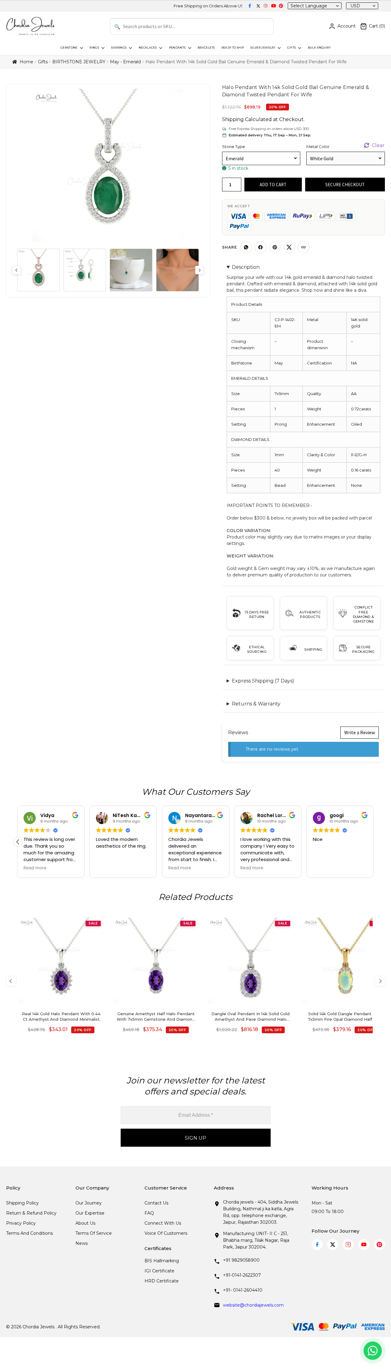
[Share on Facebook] (260, 247)
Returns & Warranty (256, 704)
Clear (378, 145)
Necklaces (148, 47)
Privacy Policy (21, 1223)
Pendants (177, 47)
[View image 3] (131, 270)
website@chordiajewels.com (253, 1305)
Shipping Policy (22, 1203)
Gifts (291, 47)
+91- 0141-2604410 (242, 1290)
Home (26, 62)
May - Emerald (125, 62)
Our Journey (88, 1203)
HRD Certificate (161, 1281)
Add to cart (273, 184)
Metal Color (318, 146)
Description (246, 267)
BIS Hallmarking (161, 1261)
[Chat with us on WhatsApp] (373, 1350)
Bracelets (206, 47)
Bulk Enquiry (319, 47)
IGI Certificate (159, 1271)
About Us (85, 1223)
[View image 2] (85, 270)
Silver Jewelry (262, 47)
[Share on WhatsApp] (246, 247)
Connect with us (162, 1223)
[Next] (380, 981)
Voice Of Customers (165, 1233)
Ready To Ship (232, 47)
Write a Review (359, 732)
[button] (373, 841)
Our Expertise (89, 1213)
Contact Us (156, 1203)
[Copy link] (303, 247)
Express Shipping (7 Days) (263, 681)
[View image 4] (177, 270)
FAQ (149, 1213)
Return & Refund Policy (31, 1213)
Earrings (119, 47)
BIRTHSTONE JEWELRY (78, 62)
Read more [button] (44, 868)
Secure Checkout (345, 184)
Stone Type (233, 146)
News (81, 1243)
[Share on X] (289, 247)
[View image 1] (38, 270)
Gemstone (69, 47)
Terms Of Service (93, 1233)
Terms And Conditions (29, 1233)
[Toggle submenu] (81, 48)
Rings (94, 47)
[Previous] (11, 981)
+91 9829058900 (241, 1260)
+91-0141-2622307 (242, 1275)
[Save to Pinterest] (275, 247)
